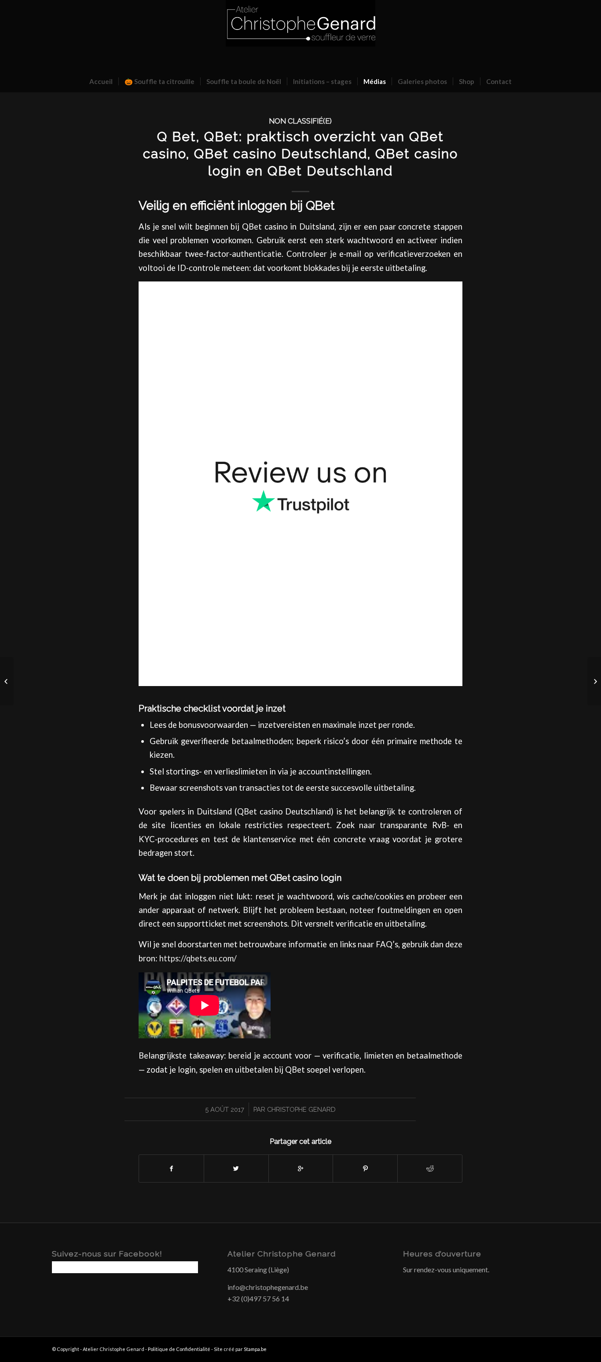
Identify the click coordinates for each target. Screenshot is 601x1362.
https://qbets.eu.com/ (198, 958)
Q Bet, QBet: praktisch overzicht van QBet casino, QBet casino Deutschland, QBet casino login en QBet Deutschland (300, 154)
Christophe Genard (301, 1109)
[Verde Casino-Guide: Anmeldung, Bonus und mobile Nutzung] (7, 681)
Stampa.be (255, 1349)
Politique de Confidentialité (179, 1349)
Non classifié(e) (300, 121)
